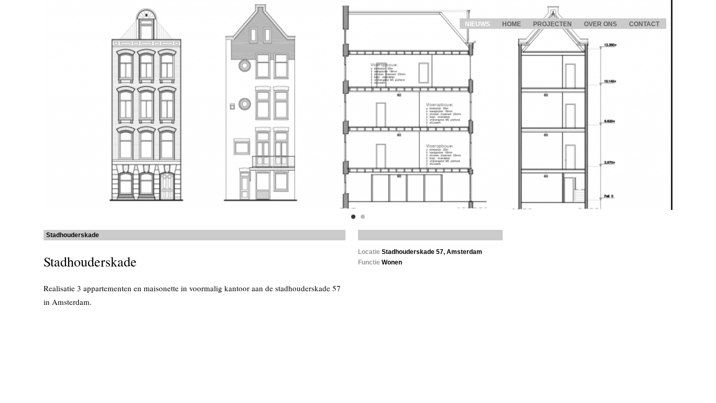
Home (511, 24)
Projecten (552, 24)
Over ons (600, 24)
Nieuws (477, 24)
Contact (644, 24)
